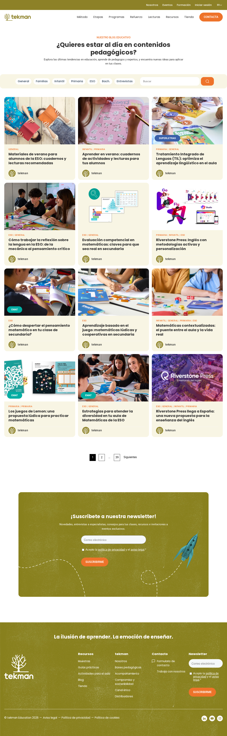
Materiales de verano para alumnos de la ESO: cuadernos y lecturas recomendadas (37, 158)
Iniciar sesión (203, 5)
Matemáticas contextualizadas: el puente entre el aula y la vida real (185, 330)
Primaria (77, 81)
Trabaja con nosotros (171, 671)
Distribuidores (124, 696)
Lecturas (154, 17)
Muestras (84, 661)
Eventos (167, 5)
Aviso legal (50, 717)
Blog (81, 680)
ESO (92, 81)
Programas (116, 17)
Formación (184, 5)
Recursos (172, 17)
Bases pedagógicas (128, 667)
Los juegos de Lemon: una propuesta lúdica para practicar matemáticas (39, 416)
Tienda (189, 17)
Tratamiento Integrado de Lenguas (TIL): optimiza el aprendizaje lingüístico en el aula (186, 158)
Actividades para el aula (94, 673)
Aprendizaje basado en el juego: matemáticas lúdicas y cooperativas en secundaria (109, 330)
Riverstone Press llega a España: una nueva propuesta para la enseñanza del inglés (185, 416)
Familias (42, 81)
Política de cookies (107, 717)
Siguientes (130, 457)
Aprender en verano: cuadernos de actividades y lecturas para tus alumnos (111, 158)
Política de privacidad (76, 717)
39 (117, 457)
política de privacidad (111, 549)
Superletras (167, 138)
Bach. (106, 81)
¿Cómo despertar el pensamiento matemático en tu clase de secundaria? (39, 330)
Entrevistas (125, 81)
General (23, 81)
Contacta (211, 17)
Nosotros (121, 661)
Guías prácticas (88, 667)
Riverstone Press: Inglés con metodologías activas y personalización (181, 244)
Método (82, 17)
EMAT (14, 309)
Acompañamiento (127, 673)
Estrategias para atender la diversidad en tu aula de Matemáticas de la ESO (107, 416)
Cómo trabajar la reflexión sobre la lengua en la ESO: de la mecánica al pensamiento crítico (39, 244)
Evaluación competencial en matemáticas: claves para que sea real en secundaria (110, 244)
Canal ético (122, 690)
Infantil (59, 81)
